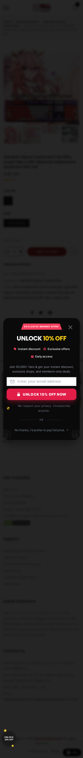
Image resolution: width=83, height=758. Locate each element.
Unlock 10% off (9, 738)
